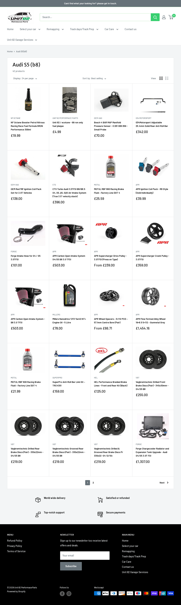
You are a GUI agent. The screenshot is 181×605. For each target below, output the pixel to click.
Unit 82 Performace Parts (65, 118)
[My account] (164, 17)
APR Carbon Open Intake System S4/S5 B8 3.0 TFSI (68, 257)
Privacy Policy (14, 545)
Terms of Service (16, 551)
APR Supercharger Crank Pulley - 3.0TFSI (152, 257)
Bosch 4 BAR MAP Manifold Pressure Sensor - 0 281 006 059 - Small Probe (111, 126)
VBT (137, 377)
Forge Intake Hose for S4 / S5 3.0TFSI (25, 257)
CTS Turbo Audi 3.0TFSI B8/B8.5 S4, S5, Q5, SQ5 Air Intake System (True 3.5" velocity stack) (69, 193)
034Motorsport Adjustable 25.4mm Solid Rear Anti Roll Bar (152, 124)
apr (137, 185)
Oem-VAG (98, 118)
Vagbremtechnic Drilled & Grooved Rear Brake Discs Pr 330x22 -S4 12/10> (108, 452)
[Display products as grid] (161, 78)
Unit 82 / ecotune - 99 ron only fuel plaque (67, 124)
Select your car (28, 29)
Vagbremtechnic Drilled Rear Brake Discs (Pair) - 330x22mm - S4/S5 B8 (27, 452)
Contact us (130, 29)
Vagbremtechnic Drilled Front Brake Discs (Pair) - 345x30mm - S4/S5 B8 (152, 385)
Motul (97, 185)
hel (96, 377)
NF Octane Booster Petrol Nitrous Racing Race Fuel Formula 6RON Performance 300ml (28, 126)
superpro (57, 377)
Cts (54, 185)
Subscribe (71, 566)
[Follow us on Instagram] (68, 593)
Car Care (110, 29)
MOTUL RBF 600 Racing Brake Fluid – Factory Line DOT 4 (26, 384)
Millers (56, 314)
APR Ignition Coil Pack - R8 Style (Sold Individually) (152, 191)
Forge (14, 251)
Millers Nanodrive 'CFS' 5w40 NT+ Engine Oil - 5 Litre (69, 320)
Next (162, 482)
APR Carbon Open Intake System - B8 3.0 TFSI (28, 320)
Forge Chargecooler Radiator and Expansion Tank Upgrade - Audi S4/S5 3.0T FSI (152, 452)
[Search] (155, 17)
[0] (171, 17)
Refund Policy (14, 540)
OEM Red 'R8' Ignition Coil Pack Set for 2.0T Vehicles (26, 191)
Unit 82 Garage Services (20, 39)
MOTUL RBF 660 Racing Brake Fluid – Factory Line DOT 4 (109, 191)
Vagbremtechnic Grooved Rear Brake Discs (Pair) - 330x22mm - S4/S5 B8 (68, 452)
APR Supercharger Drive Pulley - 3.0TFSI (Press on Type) (110, 257)
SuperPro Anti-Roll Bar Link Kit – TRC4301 (68, 384)
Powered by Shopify (16, 591)
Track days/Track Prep (82, 29)
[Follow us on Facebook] (62, 593)
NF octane (16, 118)
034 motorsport (143, 118)
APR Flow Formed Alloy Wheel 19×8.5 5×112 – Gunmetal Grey (150, 320)
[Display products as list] (166, 78)
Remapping (53, 29)
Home (10, 29)
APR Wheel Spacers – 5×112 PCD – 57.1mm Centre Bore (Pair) (111, 320)
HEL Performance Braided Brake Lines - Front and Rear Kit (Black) (110, 384)
